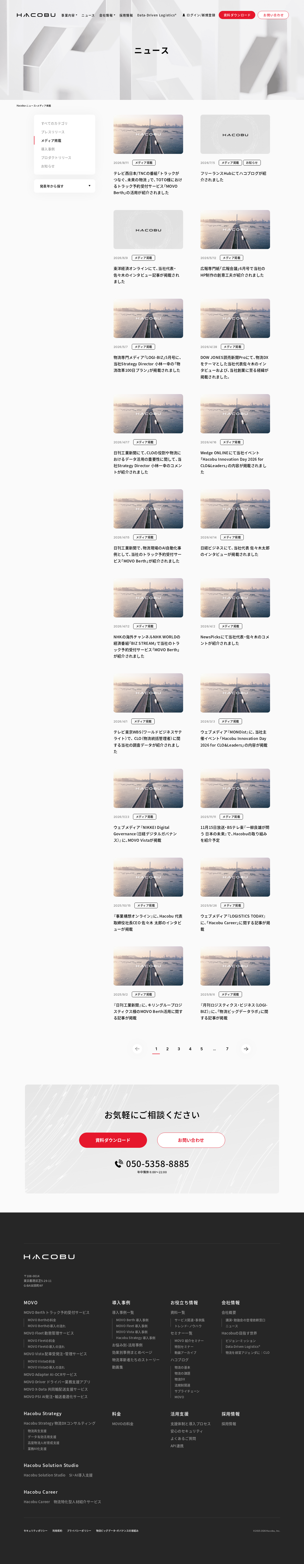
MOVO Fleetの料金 (41, 1341)
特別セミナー (184, 1346)
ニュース (31, 105)
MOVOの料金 (123, 1424)
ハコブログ (180, 1360)
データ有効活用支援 (42, 1437)
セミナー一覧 (182, 1333)
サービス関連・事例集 (190, 1320)
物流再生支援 (37, 1431)
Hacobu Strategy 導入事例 (136, 1338)
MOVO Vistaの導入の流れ (46, 1367)
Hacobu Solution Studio (51, 1465)
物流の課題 (182, 1373)
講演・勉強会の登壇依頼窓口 (246, 1320)
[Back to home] (49, 1256)
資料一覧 (178, 1312)
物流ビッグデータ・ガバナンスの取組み (117, 1530)
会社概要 (229, 1312)
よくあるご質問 (183, 1438)
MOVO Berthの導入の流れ (47, 1326)
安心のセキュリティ (187, 1431)
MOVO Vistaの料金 (41, 1361)
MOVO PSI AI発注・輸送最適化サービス (56, 1396)
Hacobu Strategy (43, 1413)
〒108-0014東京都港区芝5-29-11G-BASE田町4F (38, 1281)
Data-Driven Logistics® (243, 1346)
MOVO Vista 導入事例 (132, 1332)
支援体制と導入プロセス (191, 1424)
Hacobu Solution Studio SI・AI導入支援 (58, 1475)
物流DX (180, 1379)
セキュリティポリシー (36, 1530)
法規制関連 (182, 1385)
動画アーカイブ (186, 1352)
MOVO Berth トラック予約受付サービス (57, 1312)
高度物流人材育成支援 (44, 1443)
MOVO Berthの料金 (42, 1320)
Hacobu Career (41, 1492)
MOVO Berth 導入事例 (132, 1320)
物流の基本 (182, 1367)
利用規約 (57, 1530)
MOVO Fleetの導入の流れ (46, 1346)
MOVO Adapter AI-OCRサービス (50, 1374)
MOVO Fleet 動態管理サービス (49, 1333)
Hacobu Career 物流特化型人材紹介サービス (62, 1502)
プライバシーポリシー (79, 1530)
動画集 (117, 1367)
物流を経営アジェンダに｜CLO (248, 1352)
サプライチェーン (187, 1391)
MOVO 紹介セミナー (189, 1341)
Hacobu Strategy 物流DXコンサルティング (60, 1423)
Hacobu (21, 105)
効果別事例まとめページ (132, 1352)
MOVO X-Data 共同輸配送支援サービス (56, 1389)
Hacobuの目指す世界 (239, 1333)
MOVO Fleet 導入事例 (132, 1326)
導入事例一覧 (123, 1312)
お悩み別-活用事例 (127, 1345)
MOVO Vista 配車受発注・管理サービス (55, 1354)
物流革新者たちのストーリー (136, 1360)
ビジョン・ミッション (241, 1341)
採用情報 (229, 1424)
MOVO (31, 1302)
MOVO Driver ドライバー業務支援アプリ (57, 1382)
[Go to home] (36, 15)
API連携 (177, 1446)
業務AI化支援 (37, 1449)
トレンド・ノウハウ (188, 1326)
